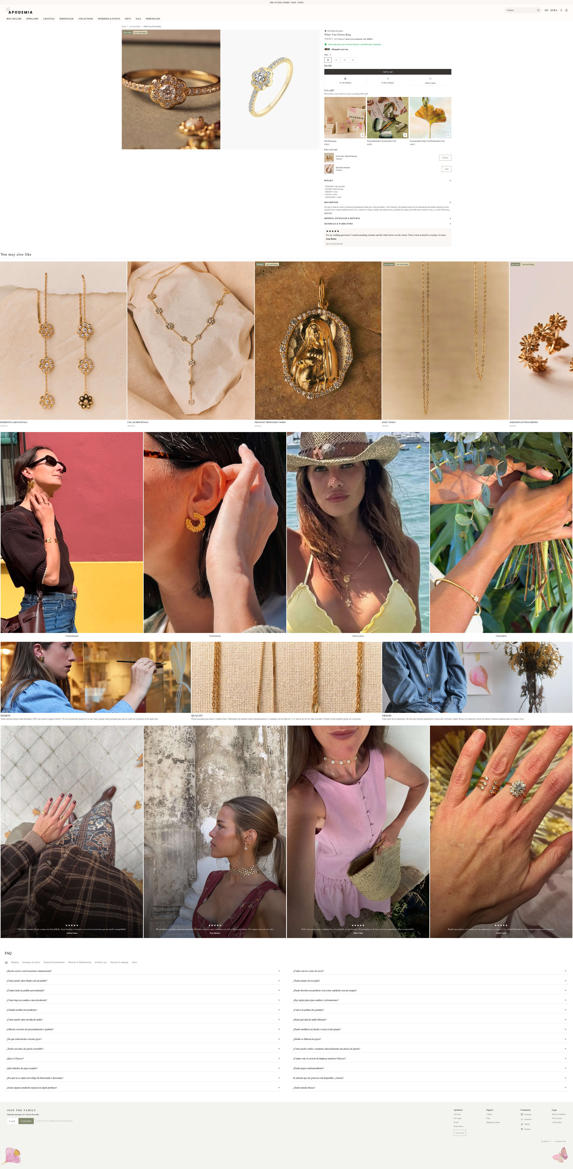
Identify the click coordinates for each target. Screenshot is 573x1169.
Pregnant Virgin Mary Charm (270, 422)
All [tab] (6, 962)
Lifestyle (49, 18)
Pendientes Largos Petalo (13, 422)
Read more (328, 213)
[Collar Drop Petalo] (190, 341)
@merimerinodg (215, 636)
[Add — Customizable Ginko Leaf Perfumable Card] (448, 135)
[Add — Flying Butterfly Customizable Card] (405, 135)
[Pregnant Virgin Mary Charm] (318, 341)
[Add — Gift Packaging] (362, 135)
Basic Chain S (389, 422)
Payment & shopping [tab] (119, 962)
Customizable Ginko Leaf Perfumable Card (427, 141)
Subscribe (26, 1121)
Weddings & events (109, 18)
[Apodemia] (18, 10)
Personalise (66, 18)
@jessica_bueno (358, 636)
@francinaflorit (501, 636)
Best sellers (14, 18)
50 (328, 59)
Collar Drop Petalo (137, 422)
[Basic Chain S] (445, 341)
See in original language (334, 243)
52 (336, 59)
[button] (171, 89)
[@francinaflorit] (501, 532)
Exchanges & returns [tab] (31, 962)
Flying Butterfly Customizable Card (381, 141)
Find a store (460, 1133)
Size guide (328, 65)
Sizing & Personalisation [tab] (54, 962)
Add (446, 168)
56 (353, 59)
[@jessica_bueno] (358, 532)
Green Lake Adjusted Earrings (346, 156)
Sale (138, 18)
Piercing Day (153, 18)
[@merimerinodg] (215, 532)
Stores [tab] (134, 962)
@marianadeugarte (71, 636)
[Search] (538, 10)
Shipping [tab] (15, 962)
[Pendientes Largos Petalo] (63, 341)
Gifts (128, 18)
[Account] (561, 10)
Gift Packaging (330, 141)
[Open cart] (566, 10)
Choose (445, 157)
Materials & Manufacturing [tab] (79, 962)
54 (345, 59)
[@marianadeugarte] (72, 532)
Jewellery (32, 18)
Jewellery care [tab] (101, 962)
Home (124, 26)
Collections (85, 18)
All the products (135, 26)
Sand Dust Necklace (343, 167)
